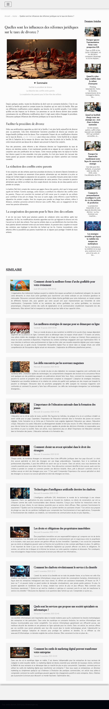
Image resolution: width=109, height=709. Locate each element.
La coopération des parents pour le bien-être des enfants (41, 94)
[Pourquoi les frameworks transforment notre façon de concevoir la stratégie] (93, 145)
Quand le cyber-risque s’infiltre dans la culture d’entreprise (93, 80)
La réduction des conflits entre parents (40, 90)
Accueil (7, 16)
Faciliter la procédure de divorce (41, 87)
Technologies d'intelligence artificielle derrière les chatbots (64, 489)
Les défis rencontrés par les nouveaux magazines (59, 363)
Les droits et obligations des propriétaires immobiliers (62, 528)
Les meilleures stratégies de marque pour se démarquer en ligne (67, 324)
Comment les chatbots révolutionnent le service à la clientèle (65, 567)
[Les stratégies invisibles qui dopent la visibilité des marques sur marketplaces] (93, 226)
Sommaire (42, 83)
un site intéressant (30, 137)
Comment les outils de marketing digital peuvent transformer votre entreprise (65, 650)
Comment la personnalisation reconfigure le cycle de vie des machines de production (93, 198)
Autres (14, 16)
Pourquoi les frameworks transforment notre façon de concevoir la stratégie (93, 159)
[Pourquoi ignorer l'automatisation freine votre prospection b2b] (93, 31)
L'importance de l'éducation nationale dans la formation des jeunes (64, 406)
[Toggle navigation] (8, 4)
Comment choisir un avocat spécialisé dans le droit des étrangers (62, 448)
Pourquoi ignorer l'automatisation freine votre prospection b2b (92, 43)
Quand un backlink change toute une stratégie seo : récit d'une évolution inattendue (92, 120)
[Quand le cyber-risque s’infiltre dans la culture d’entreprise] (93, 68)
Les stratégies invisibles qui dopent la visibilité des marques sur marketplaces (93, 239)
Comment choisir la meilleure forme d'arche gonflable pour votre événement (64, 283)
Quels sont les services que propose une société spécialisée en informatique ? (66, 608)
